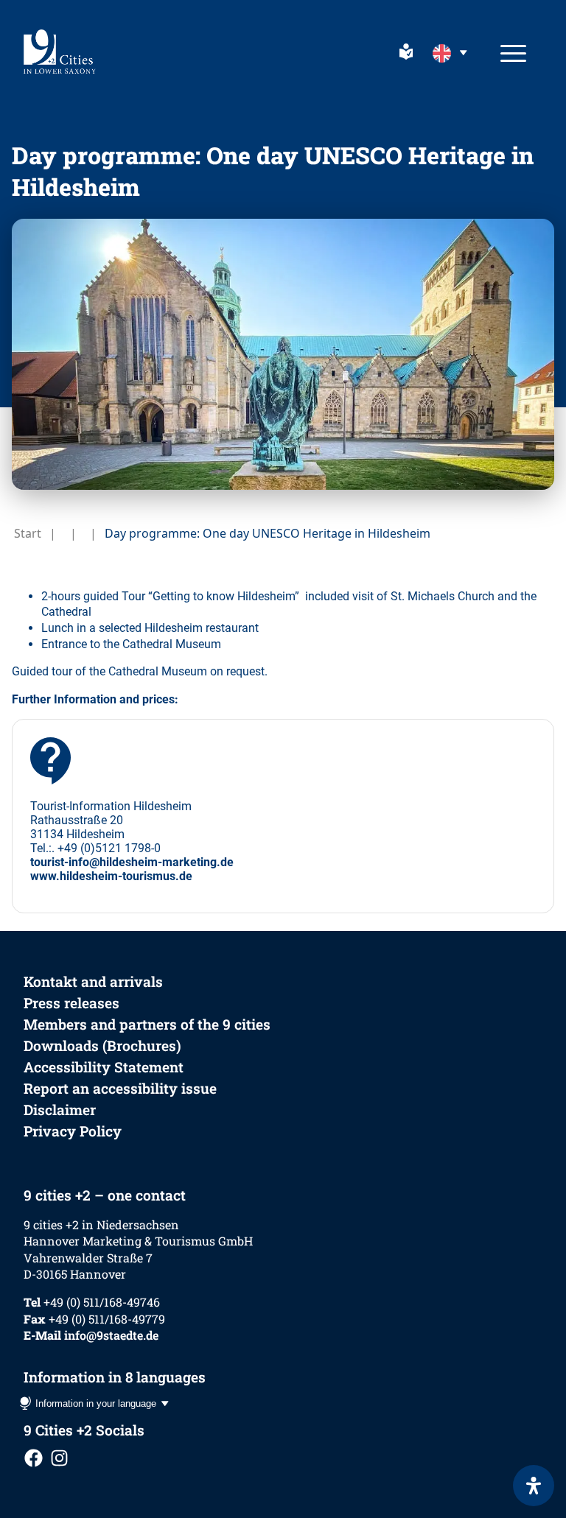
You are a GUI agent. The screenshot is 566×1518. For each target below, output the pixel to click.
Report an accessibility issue (120, 1088)
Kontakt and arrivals (93, 981)
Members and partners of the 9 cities (147, 1024)
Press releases (71, 1003)
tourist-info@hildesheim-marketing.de (132, 862)
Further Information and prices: (95, 699)
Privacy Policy (73, 1131)
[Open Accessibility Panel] (533, 1485)
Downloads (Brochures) (102, 1045)
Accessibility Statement (104, 1067)
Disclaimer (60, 1109)
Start (27, 533)
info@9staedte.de (111, 1335)
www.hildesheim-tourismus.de (111, 876)
